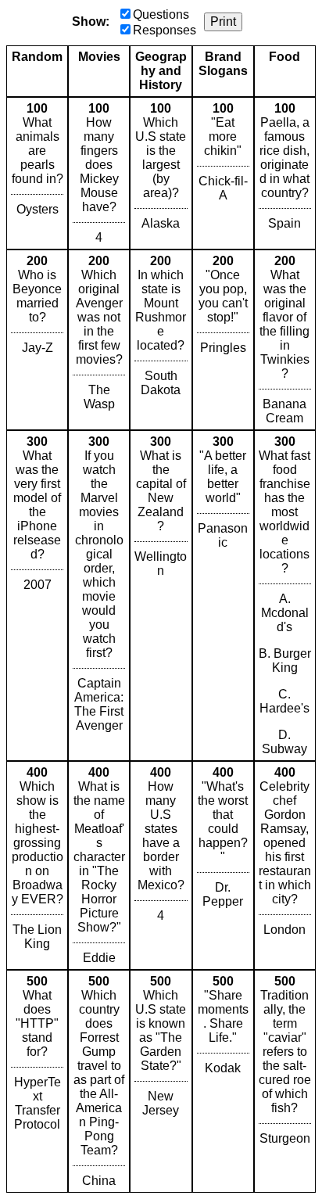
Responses (164, 30)
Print (223, 21)
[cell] (37, 173)
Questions (161, 14)
